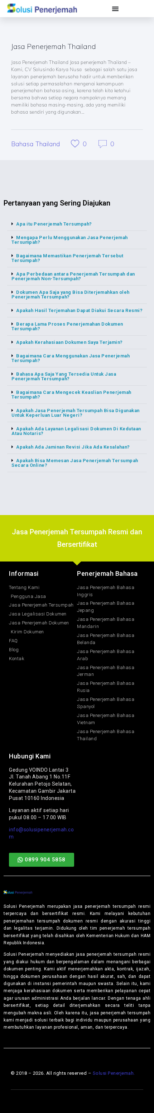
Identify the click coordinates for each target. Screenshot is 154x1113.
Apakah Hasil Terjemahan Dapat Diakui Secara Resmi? (79, 310)
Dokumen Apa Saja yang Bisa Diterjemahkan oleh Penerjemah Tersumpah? (70, 295)
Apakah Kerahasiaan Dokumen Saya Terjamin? (69, 342)
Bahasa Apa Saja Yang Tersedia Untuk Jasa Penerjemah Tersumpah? (63, 376)
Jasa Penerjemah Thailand (53, 46)
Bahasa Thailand (35, 144)
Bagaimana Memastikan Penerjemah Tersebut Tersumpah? (67, 258)
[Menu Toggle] (115, 8)
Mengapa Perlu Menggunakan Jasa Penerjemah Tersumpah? (69, 240)
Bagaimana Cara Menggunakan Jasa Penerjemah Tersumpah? (70, 358)
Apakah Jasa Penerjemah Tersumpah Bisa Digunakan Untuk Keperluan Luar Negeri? (75, 413)
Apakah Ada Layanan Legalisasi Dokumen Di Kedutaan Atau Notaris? (76, 431)
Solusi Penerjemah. (114, 1073)
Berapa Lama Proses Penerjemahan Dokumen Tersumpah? (67, 326)
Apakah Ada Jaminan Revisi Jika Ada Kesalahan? (73, 447)
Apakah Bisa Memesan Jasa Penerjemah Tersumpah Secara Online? (74, 463)
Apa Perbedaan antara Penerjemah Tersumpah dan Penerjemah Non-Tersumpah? (73, 276)
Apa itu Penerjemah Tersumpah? (54, 224)
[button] (77, 224)
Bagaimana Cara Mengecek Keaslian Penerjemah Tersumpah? (71, 395)
